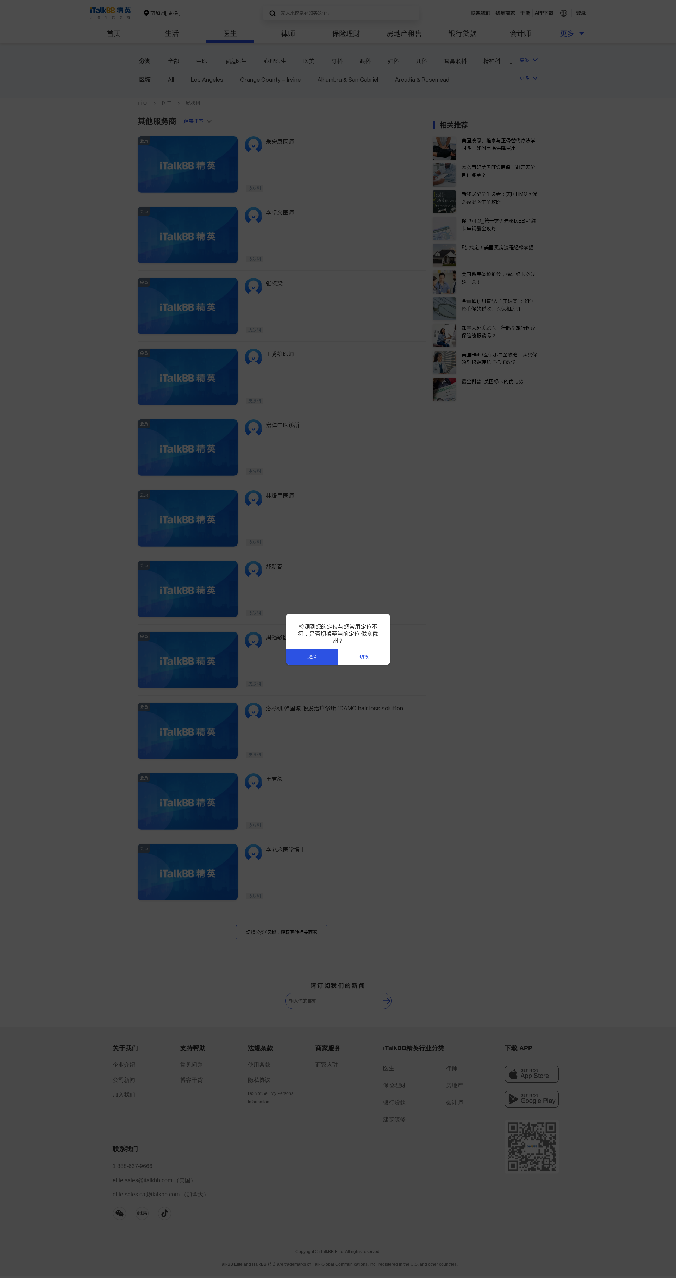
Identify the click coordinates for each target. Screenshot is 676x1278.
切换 (364, 657)
